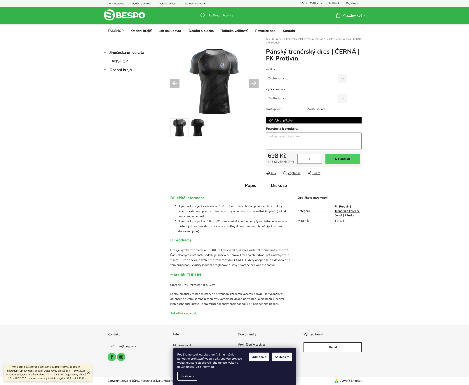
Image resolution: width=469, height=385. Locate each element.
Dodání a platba (141, 3)
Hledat (332, 347)
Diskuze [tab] (279, 185)
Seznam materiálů (195, 3)
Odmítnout (259, 357)
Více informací (204, 367)
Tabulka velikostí (167, 3)
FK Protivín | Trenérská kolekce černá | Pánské (347, 211)
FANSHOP (118, 61)
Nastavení (187, 376)
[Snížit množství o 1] (300, 158)
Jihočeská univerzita (126, 52)
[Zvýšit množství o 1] (319, 158)
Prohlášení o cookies (252, 344)
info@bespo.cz (126, 346)
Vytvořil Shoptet (351, 381)
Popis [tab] (250, 185)
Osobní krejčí (120, 69)
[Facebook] (112, 357)
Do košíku (342, 159)
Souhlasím (282, 357)
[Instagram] (121, 357)
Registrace (352, 3)
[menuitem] (115, 31)
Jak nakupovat (116, 3)
